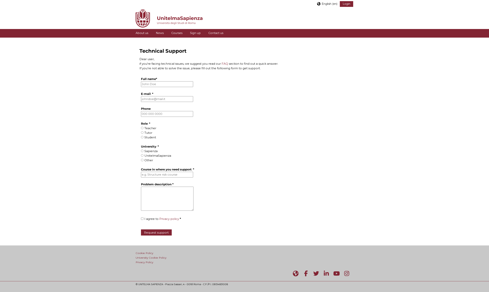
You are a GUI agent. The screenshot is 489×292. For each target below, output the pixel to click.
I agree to (162, 219)
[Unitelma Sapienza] (296, 273)
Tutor (148, 133)
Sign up (195, 33)
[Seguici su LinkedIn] (326, 273)
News (160, 33)
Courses (176, 33)
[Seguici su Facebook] (306, 273)
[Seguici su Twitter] (316, 273)
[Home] (169, 18)
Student (150, 137)
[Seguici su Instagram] (347, 273)
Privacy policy (169, 219)
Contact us (215, 33)
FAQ (225, 63)
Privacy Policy (144, 262)
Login (346, 4)
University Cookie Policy (151, 257)
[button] (327, 4)
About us (142, 33)
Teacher (150, 128)
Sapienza (151, 151)
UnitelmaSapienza (157, 155)
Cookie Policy (144, 253)
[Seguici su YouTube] (336, 273)
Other (148, 160)
